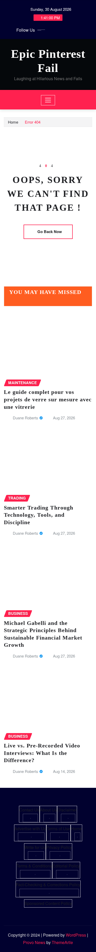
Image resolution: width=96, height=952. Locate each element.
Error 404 (32, 122)
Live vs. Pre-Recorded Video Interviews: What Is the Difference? (42, 752)
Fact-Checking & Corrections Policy (48, 885)
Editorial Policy (66, 866)
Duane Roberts (25, 417)
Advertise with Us (30, 828)
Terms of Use (58, 828)
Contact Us (29, 810)
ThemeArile (62, 942)
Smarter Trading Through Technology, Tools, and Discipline (38, 514)
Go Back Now (49, 231)
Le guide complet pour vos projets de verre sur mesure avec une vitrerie (48, 399)
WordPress (76, 935)
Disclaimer (67, 810)
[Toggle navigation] (48, 100)
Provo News (34, 942)
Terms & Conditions (34, 866)
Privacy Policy (59, 847)
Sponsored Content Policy (48, 903)
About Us (48, 810)
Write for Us (35, 847)
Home (13, 122)
